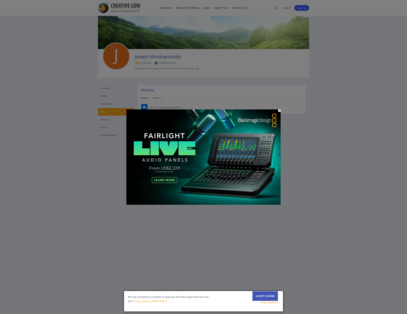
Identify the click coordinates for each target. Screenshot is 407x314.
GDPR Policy (159, 301)
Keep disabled (269, 302)
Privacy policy (141, 301)
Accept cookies (265, 296)
